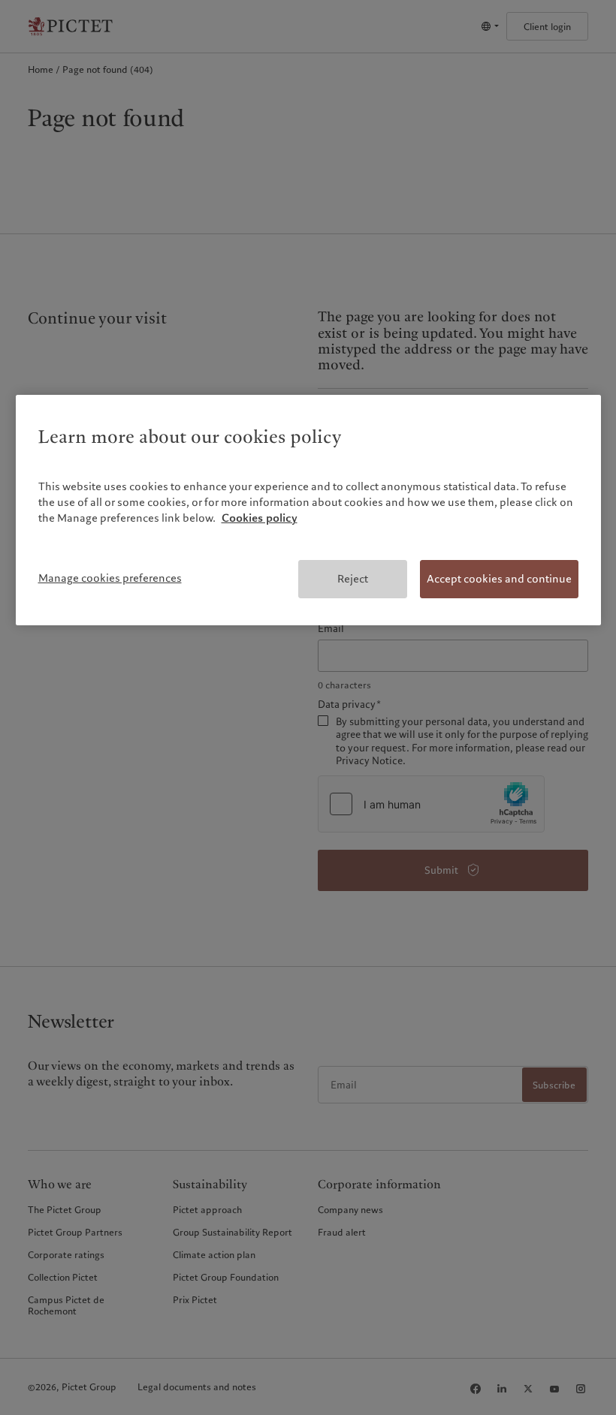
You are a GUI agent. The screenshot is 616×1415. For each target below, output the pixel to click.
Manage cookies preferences (110, 578)
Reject (352, 578)
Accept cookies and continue (499, 578)
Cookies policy (259, 517)
